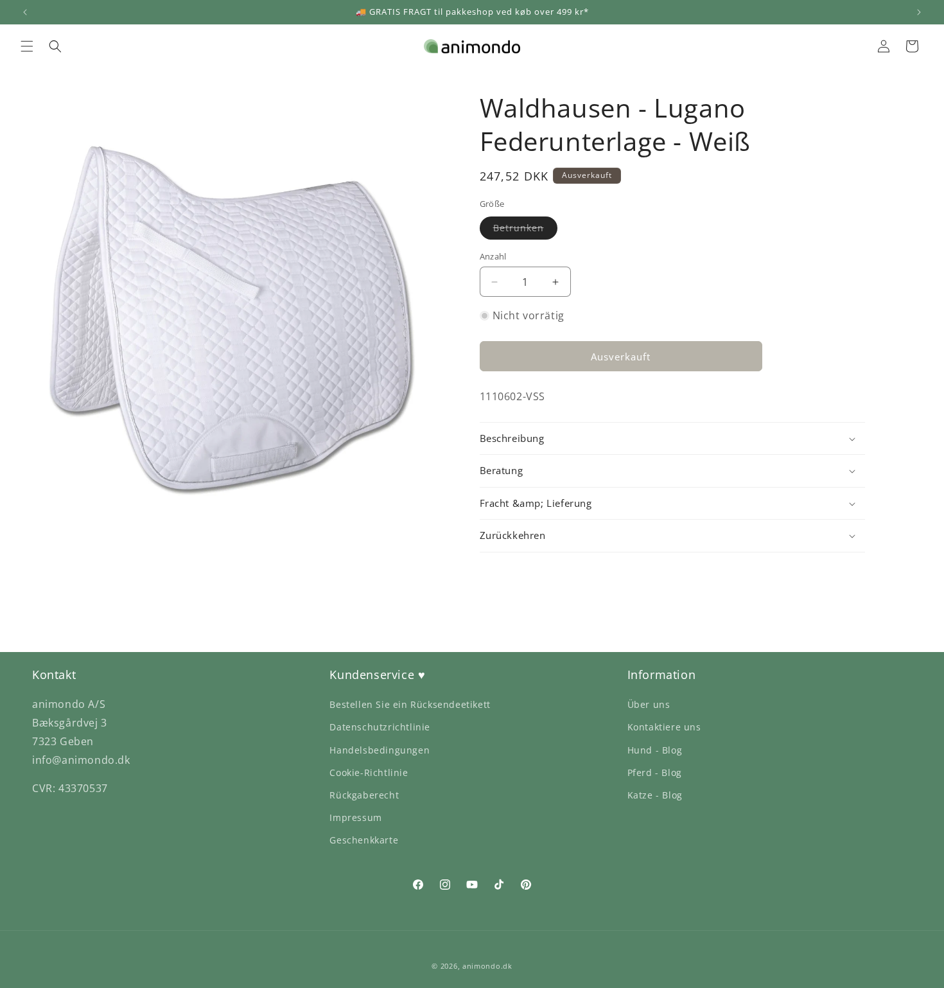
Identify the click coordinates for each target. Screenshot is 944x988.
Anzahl (493, 256)
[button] (27, 46)
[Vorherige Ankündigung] (25, 12)
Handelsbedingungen (379, 750)
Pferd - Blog (654, 772)
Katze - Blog (655, 795)
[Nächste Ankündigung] (919, 12)
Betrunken (525, 230)
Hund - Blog (655, 750)
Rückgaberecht (364, 795)
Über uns (648, 704)
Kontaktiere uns (664, 727)
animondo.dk (487, 966)
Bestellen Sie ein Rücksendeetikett (409, 704)
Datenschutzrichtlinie (379, 727)
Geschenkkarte (363, 840)
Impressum (355, 817)
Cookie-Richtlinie (368, 772)
